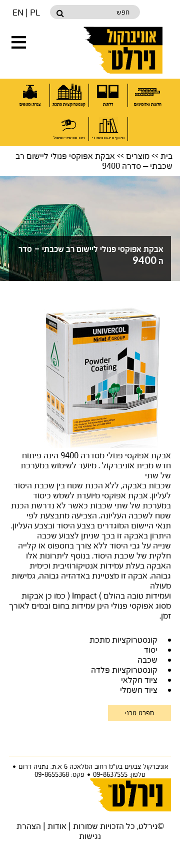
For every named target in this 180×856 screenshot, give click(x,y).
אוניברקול (124, 50)
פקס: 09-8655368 (59, 774)
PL (35, 12)
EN (18, 12)
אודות (57, 825)
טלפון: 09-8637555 (119, 774)
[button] (19, 42)
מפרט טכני (139, 713)
